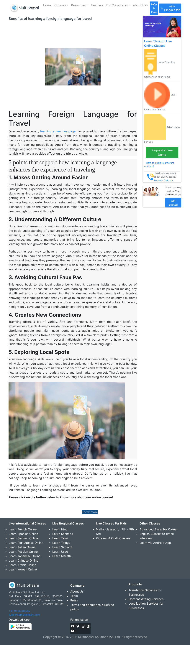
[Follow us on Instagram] (83, 626)
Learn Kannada (62, 534)
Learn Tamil (60, 538)
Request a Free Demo (162, 152)
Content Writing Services (146, 599)
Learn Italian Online (22, 547)
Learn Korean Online (23, 569)
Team (74, 596)
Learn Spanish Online (23, 534)
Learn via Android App (155, 543)
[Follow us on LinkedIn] (88, 626)
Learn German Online (23, 538)
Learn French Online (23, 529)
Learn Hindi (60, 529)
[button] (61, 5)
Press (74, 600)
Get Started (173, 202)
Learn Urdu (60, 551)
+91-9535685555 (19, 610)
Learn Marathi (62, 556)
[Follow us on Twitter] (78, 626)
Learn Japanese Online (24, 556)
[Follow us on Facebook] (72, 626)
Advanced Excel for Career (159, 529)
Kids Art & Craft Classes (113, 538)
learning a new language (58, 131)
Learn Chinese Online (23, 560)
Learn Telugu (61, 543)
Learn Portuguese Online (26, 543)
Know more (90, 512)
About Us (76, 591)
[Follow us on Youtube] (72, 631)
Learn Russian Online (23, 551)
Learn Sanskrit (62, 547)
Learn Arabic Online (22, 565)
